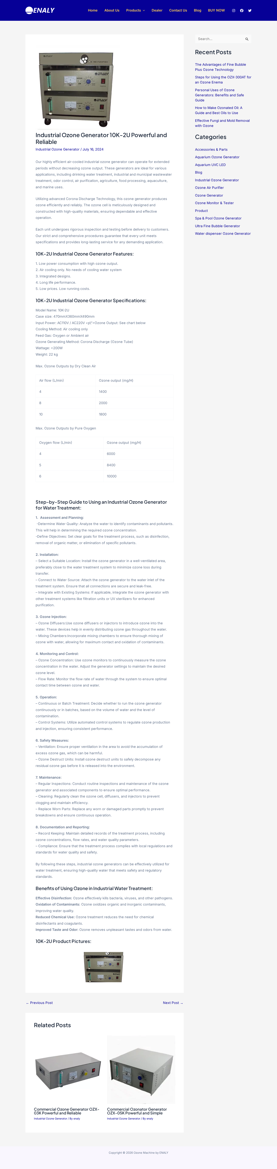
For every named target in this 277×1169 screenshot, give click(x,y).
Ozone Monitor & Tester (214, 203)
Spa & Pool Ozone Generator (218, 218)
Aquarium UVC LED (210, 165)
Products (133, 10)
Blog (197, 10)
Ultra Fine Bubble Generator (217, 226)
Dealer (157, 10)
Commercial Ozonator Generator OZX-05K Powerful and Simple (137, 1111)
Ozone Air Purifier (209, 188)
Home (93, 10)
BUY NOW (216, 10)
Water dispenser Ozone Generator (223, 233)
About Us (111, 10)
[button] (143, 10)
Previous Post (39, 1003)
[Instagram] (233, 10)
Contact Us (178, 10)
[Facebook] (241, 10)
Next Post (173, 1003)
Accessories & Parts (211, 149)
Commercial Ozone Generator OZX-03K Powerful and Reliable (66, 1111)
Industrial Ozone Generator (58, 149)
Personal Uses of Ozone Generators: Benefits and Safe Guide (219, 95)
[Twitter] (250, 10)
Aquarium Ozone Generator (217, 157)
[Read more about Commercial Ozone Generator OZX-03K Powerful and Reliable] (68, 1069)
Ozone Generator (209, 195)
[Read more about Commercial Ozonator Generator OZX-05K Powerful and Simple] (141, 1069)
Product (201, 211)
